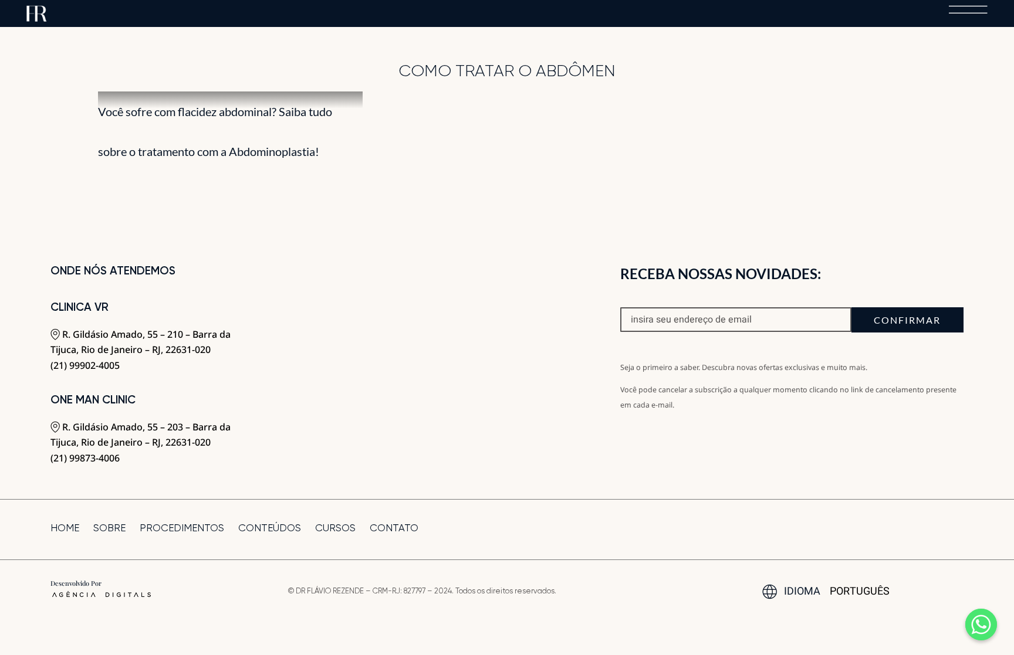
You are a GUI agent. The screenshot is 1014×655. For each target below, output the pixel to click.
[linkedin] (959, 529)
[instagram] (919, 529)
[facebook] (899, 529)
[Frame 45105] (968, 10)
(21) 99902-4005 (85, 365)
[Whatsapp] (981, 624)
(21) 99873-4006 (85, 458)
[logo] (36, 10)
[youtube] (939, 529)
